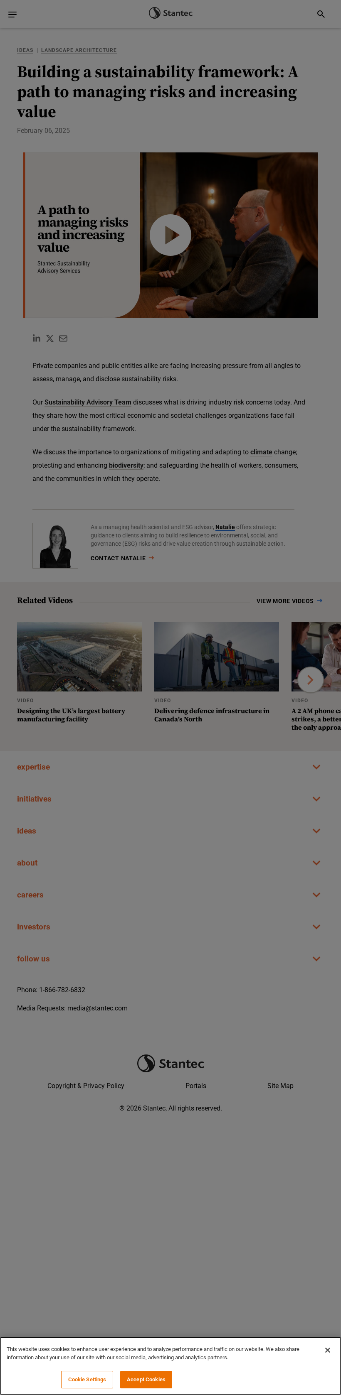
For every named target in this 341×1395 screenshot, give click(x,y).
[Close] (328, 1350)
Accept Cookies (146, 1379)
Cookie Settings (87, 1379)
